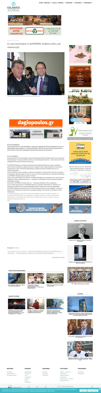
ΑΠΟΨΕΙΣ (27, 378)
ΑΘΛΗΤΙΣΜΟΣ (63, 377)
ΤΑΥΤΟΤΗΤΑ (80, 372)
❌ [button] (100, 389)
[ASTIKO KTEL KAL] (80, 153)
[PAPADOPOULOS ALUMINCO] (35, 134)
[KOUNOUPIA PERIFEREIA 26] (80, 115)
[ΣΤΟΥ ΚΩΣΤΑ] (80, 97)
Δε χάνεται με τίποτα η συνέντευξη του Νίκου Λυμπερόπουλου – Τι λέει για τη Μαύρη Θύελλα (36, 286)
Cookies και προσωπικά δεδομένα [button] (38, 391)
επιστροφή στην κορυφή (58, 257)
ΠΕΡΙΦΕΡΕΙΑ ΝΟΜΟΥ (12, 375)
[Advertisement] (35, 107)
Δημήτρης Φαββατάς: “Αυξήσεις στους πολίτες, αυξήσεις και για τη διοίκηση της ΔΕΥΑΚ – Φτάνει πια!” (80, 359)
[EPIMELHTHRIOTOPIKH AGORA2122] (35, 208)
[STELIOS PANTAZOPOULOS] (80, 175)
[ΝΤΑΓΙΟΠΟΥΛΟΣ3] (35, 124)
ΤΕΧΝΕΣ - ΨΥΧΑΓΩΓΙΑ (65, 372)
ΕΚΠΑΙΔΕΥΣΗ (28, 373)
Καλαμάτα (16, 248)
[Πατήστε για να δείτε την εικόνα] (35, 73)
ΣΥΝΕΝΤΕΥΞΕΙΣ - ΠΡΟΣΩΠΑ (66, 378)
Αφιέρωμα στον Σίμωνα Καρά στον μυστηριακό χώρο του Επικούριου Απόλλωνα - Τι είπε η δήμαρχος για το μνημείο (16, 312)
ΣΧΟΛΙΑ (26, 380)
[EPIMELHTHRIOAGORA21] (80, 210)
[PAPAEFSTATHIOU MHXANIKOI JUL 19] (80, 195)
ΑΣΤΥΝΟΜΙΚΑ (28, 377)
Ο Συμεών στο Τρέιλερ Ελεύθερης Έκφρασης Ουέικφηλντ (80, 241)
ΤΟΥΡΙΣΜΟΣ (45, 375)
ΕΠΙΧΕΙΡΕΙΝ (45, 373)
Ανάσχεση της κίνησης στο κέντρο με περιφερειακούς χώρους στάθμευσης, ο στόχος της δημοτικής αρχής (54, 312)
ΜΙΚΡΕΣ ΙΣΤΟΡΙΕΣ (64, 380)
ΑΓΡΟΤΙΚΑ (44, 372)
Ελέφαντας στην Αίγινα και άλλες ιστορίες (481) (55, 285)
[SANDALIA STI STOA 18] (80, 55)
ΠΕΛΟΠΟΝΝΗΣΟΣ (11, 373)
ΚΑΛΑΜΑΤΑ (9, 372)
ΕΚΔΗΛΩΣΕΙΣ (63, 373)
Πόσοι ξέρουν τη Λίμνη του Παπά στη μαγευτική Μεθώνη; (16, 285)
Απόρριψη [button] (83, 390)
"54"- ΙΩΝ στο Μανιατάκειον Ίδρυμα (80, 283)
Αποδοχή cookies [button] (92, 390)
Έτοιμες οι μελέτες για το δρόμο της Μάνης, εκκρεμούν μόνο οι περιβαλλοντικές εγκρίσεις (36, 311)
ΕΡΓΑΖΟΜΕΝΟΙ (28, 372)
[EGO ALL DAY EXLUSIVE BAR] (34, 21)
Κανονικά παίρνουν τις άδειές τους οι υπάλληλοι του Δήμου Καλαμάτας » (35, 253)
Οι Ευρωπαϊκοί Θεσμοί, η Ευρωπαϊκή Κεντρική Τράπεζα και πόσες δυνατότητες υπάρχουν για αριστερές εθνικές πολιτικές (80, 314)
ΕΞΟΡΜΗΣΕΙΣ (28, 382)
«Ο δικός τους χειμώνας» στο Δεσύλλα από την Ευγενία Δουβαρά (80, 262)
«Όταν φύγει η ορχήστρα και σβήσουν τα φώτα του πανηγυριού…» (80, 337)
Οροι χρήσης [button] (51, 391)
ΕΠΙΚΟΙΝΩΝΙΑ (81, 373)
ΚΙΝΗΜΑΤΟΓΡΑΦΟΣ (64, 375)
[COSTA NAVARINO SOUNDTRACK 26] (80, 76)
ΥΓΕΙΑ (26, 375)
